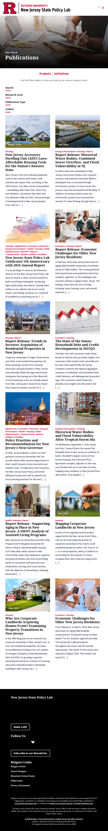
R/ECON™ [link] (25, 251)
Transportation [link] (12, 254)
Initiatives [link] (61, 74)
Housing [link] (9, 151)
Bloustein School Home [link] (23, 775)
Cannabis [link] (9, 246)
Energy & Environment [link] (65, 151)
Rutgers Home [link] (18, 766)
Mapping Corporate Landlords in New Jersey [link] (75, 525)
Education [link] (43, 246)
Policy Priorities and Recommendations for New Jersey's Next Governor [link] (27, 444)
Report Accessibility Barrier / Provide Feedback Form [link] (71, 803)
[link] (36, 8)
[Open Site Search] (99, 8)
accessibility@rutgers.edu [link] (26, 803)
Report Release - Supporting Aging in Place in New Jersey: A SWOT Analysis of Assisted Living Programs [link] (27, 529)
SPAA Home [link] (17, 780)
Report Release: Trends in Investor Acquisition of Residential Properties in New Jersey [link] (26, 346)
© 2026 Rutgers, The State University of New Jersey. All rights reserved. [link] (54, 819)
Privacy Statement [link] (20, 785)
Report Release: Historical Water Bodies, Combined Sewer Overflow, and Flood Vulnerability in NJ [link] (77, 160)
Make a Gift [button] (20, 727)
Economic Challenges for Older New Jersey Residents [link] (77, 620)
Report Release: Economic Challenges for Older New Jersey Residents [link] (76, 253)
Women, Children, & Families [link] (34, 254)
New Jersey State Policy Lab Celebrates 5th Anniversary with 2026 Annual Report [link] (27, 261)
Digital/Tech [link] (20, 246)
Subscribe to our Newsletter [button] (30, 753)
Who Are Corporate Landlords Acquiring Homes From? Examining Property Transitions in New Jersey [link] (25, 625)
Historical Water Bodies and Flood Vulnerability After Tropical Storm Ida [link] (75, 436)
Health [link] (30, 249)
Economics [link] (33, 246)
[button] (103, 8)
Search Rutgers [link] (18, 771)
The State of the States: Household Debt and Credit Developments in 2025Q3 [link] (77, 345)
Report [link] (89, 151)
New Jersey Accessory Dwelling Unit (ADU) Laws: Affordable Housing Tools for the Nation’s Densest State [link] (26, 162)
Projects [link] (45, 74)
